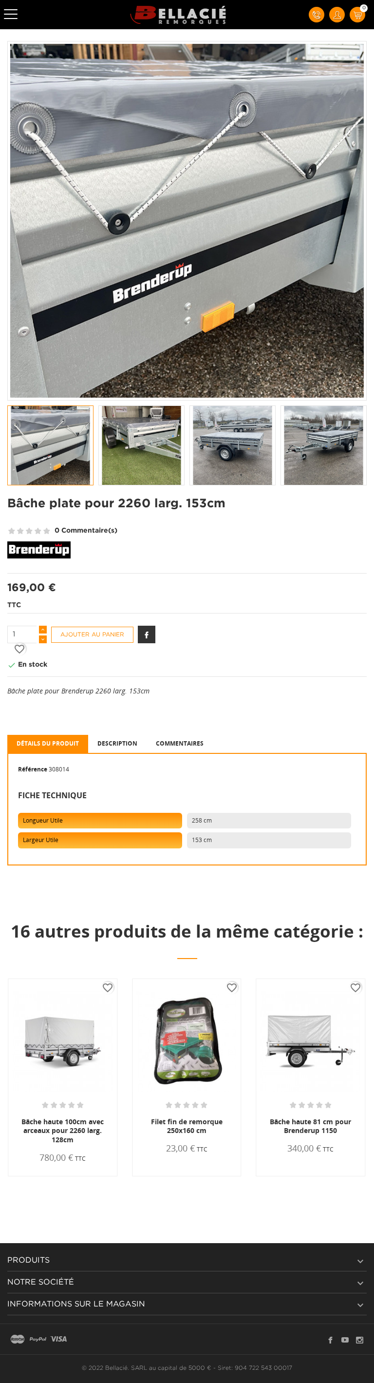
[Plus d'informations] (92, 1176)
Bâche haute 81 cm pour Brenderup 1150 (310, 1126)
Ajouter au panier (92, 634)
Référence (32, 769)
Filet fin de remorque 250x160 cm (187, 1126)
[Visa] (58, 1340)
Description (117, 743)
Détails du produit (48, 743)
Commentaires (180, 743)
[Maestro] (17, 1340)
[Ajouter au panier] (38, 1176)
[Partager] (146, 634)
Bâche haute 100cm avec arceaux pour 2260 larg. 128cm (62, 1131)
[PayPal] (38, 1340)
